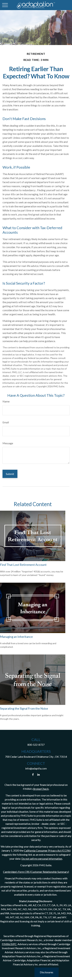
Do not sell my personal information (41, 858)
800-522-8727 (36, 744)
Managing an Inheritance (16, 636)
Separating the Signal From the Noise (24, 708)
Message (8, 443)
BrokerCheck (41, 788)
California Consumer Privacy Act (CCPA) (47, 850)
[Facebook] (33, 774)
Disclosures (46, 972)
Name (6, 401)
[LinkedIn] (38, 774)
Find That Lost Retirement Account (23, 564)
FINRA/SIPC (9, 944)
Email (6, 422)
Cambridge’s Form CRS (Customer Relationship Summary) (36, 871)
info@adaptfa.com (36, 768)
